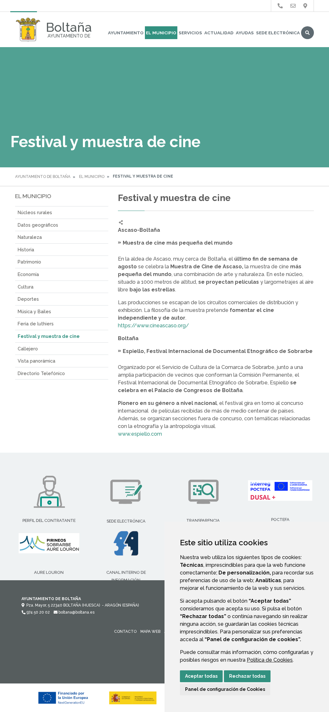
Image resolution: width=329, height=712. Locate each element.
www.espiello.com (140, 434)
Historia (26, 249)
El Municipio (161, 32)
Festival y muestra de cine (49, 336)
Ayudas (245, 32)
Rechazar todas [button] (247, 676)
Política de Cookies (270, 660)
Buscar (307, 32)
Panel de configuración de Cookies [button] (225, 689)
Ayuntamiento (126, 32)
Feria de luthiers (36, 323)
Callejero (28, 348)
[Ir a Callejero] (305, 6)
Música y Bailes (34, 311)
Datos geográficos (38, 225)
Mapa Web (150, 631)
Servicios (190, 32)
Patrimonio (29, 261)
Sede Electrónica (278, 32)
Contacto (125, 631)
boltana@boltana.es (76, 612)
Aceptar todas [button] (201, 676)
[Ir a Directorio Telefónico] (280, 6)
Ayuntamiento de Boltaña (42, 176)
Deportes (28, 299)
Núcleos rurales (35, 212)
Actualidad (219, 32)
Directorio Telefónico (41, 373)
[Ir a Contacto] (293, 6)
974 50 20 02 (37, 612)
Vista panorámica (36, 361)
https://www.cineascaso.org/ (153, 325)
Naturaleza (30, 237)
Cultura (25, 286)
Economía (28, 274)
